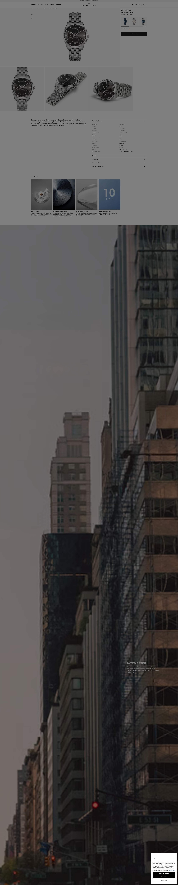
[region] (164, 868)
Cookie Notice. (171, 870)
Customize (164, 880)
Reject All (163, 876)
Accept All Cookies (164, 873)
